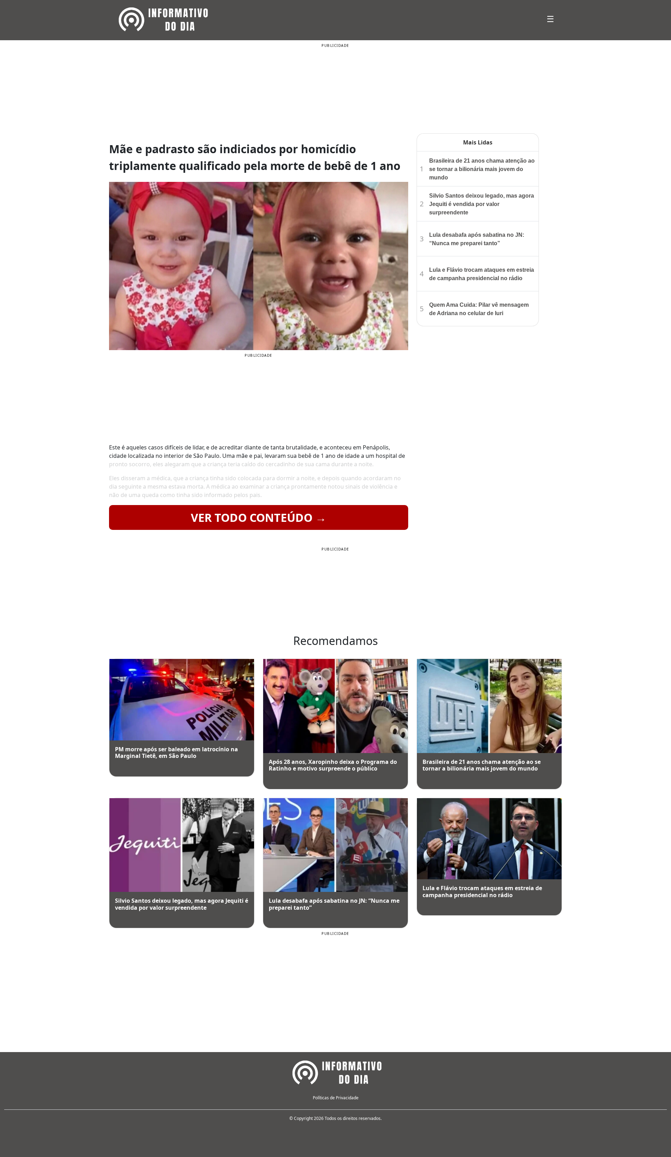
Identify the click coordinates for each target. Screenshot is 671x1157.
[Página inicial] (335, 1072)
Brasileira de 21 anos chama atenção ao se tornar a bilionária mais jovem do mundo (482, 169)
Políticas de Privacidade (336, 1098)
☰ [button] (550, 18)
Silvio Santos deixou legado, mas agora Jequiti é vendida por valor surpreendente (481, 204)
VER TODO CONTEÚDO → (258, 517)
